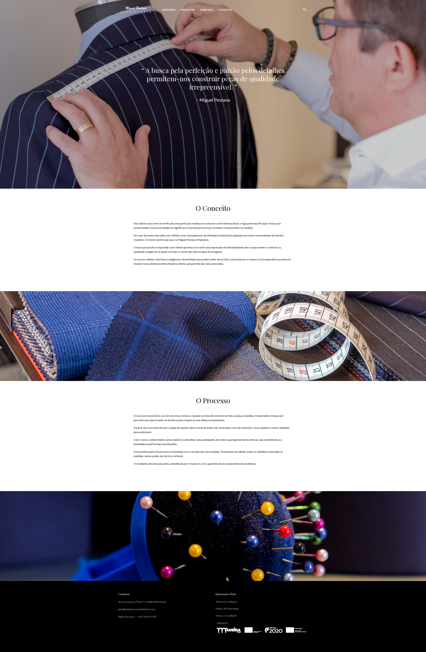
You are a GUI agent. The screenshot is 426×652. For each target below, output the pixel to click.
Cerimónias (169, 9)
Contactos (225, 9)
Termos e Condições (226, 601)
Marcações (188, 9)
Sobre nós (206, 9)
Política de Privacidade (227, 608)
